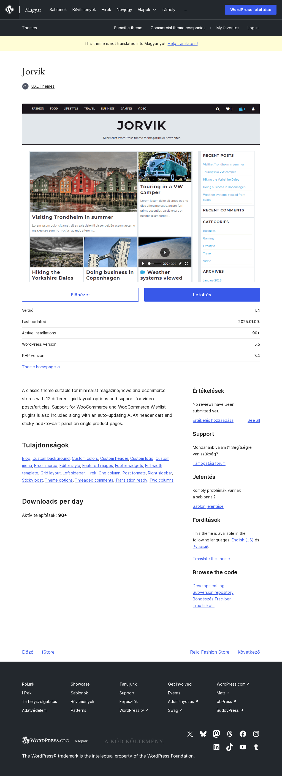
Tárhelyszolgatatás (39, 701)
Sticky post (32, 480)
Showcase (80, 684)
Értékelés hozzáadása (213, 420)
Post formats (134, 473)
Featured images (97, 465)
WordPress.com (233, 684)
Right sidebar (160, 473)
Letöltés (202, 294)
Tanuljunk (128, 684)
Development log (208, 585)
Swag (175, 710)
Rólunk (28, 684)
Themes (29, 27)
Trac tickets (204, 605)
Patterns (78, 710)
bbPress (227, 701)
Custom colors (85, 458)
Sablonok (79, 693)
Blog (26, 458)
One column (109, 473)
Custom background (51, 458)
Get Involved (180, 684)
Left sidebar (74, 473)
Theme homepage (39, 366)
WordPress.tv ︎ (134, 710)
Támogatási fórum (209, 463)
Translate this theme (211, 558)
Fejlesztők (129, 701)
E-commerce (45, 465)
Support (127, 693)
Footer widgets (129, 465)
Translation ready (131, 480)
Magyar (81, 741)
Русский (200, 546)
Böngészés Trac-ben (212, 599)
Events (174, 693)
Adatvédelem (34, 710)
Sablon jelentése (208, 506)
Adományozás (183, 701)
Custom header (114, 458)
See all (254, 420)
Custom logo (141, 458)
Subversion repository (213, 592)
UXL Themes (43, 86)
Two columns (161, 480)
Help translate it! (183, 43)
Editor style (69, 465)
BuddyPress (230, 710)
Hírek (91, 473)
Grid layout (50, 473)
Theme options (59, 480)
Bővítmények (82, 701)
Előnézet (80, 294)
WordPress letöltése (250, 9)
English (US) (243, 540)
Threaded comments (94, 480)
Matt (223, 693)
